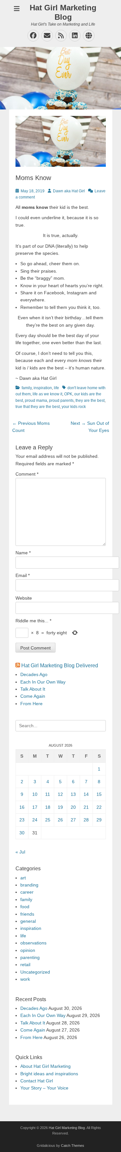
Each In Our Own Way (43, 681)
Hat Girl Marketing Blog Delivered (59, 665)
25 (47, 819)
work (25, 979)
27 (73, 819)
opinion (27, 950)
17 (34, 807)
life (56, 388)
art (23, 877)
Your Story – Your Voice (44, 1087)
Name (23, 552)
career (27, 892)
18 (47, 807)
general (28, 921)
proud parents (61, 400)
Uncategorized (35, 972)
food (24, 906)
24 (34, 819)
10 (34, 794)
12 (60, 794)
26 (60, 819)
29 (99, 819)
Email (22, 575)
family (27, 388)
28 (86, 819)
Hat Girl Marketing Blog (63, 12)
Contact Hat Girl (36, 1080)
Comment (26, 474)
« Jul (20, 851)
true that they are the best (37, 406)
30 (22, 832)
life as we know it (47, 394)
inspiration (43, 388)
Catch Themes (72, 1145)
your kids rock (74, 406)
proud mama (36, 400)
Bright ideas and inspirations (49, 1073)
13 (73, 794)
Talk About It (32, 689)
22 (99, 807)
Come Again (32, 696)
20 (73, 807)
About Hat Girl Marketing (45, 1066)
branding (29, 884)
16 (22, 807)
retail (25, 964)
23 (22, 819)
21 (86, 807)
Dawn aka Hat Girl (69, 191)
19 (60, 807)
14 (86, 794)
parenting (30, 957)
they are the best (90, 400)
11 (47, 794)
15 (99, 794)
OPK (68, 394)
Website (23, 598)
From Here (31, 703)
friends (27, 914)
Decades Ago (33, 674)
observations (33, 942)
